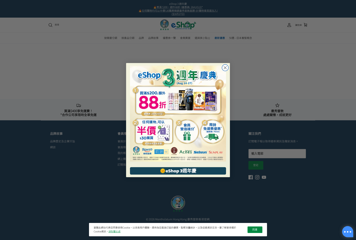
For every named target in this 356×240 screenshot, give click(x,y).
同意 (255, 229)
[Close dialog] (225, 67)
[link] (178, 114)
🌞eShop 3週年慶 (178, 170)
